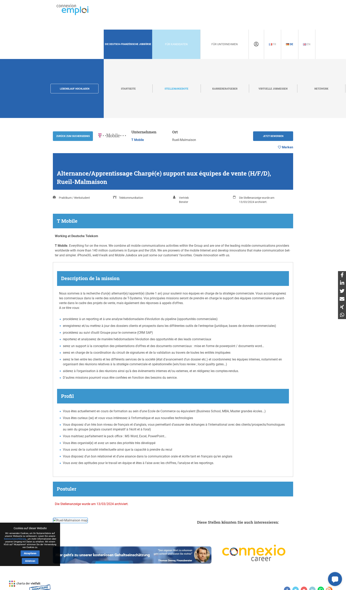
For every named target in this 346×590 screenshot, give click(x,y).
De (291, 44)
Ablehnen (30, 561)
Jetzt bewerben (273, 136)
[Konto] (256, 44)
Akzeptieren (30, 553)
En (308, 44)
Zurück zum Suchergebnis (73, 136)
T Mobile (137, 140)
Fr (274, 44)
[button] (335, 579)
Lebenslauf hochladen (74, 88)
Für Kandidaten (176, 44)
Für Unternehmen (224, 44)
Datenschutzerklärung (15, 539)
